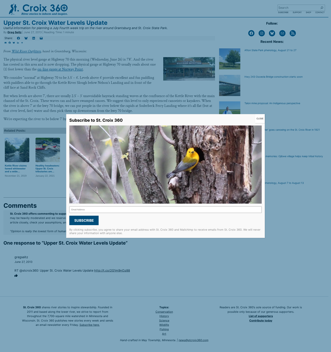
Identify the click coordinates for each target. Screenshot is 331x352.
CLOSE (260, 118)
